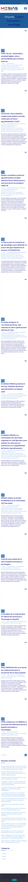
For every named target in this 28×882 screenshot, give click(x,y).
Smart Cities (17, 69)
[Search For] (25, 755)
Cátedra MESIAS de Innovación (13, 123)
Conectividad (12, 65)
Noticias (3, 123)
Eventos (3, 393)
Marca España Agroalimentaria (15, 129)
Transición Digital (7, 512)
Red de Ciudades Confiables (9, 69)
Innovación (12, 66)
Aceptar (14, 880)
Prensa (3, 63)
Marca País (20, 336)
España (8, 731)
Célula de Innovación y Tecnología (14, 566)
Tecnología (15, 511)
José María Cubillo (7, 454)
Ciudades (7, 65)
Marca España (6, 129)
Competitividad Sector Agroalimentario (14, 252)
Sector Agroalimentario (18, 131)
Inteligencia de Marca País (14, 509)
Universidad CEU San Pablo (15, 512)
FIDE (11, 676)
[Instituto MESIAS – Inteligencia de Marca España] (9, 9)
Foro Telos (7, 66)
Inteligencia (6, 509)
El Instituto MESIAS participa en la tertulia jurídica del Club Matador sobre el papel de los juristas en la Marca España (14, 820)
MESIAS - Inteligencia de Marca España (13, 569)
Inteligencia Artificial (10, 68)
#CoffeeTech (9, 505)
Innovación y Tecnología (14, 128)
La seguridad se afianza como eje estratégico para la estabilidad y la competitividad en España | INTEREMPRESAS (13, 789)
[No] (26, 877)
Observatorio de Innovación (8, 131)
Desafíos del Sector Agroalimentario (12, 395)
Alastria (8, 621)
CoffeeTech (7, 506)
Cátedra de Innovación (11, 393)
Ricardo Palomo (9, 456)
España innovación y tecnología (13, 335)
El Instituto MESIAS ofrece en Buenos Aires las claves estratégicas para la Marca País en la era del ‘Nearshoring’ (13, 814)
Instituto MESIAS (9, 336)
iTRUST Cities (16, 68)
